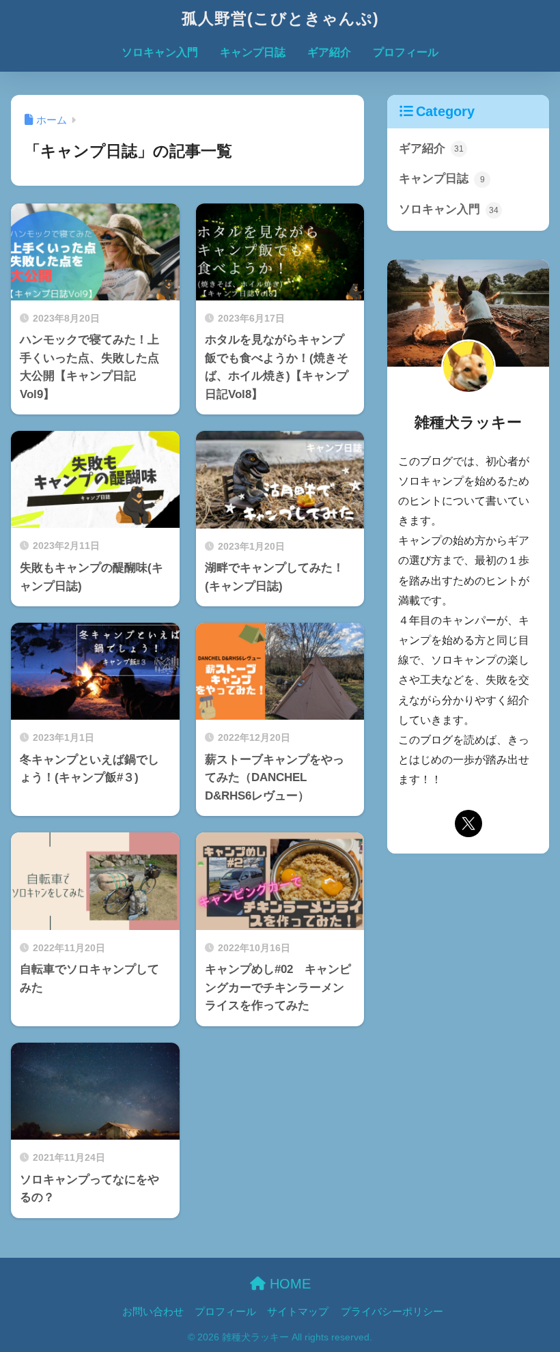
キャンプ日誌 (252, 52)
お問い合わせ (153, 1311)
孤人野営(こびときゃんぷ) (280, 18)
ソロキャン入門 (160, 52)
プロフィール (405, 52)
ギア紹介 (329, 52)
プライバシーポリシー (392, 1311)
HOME (288, 1283)
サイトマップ (297, 1311)
